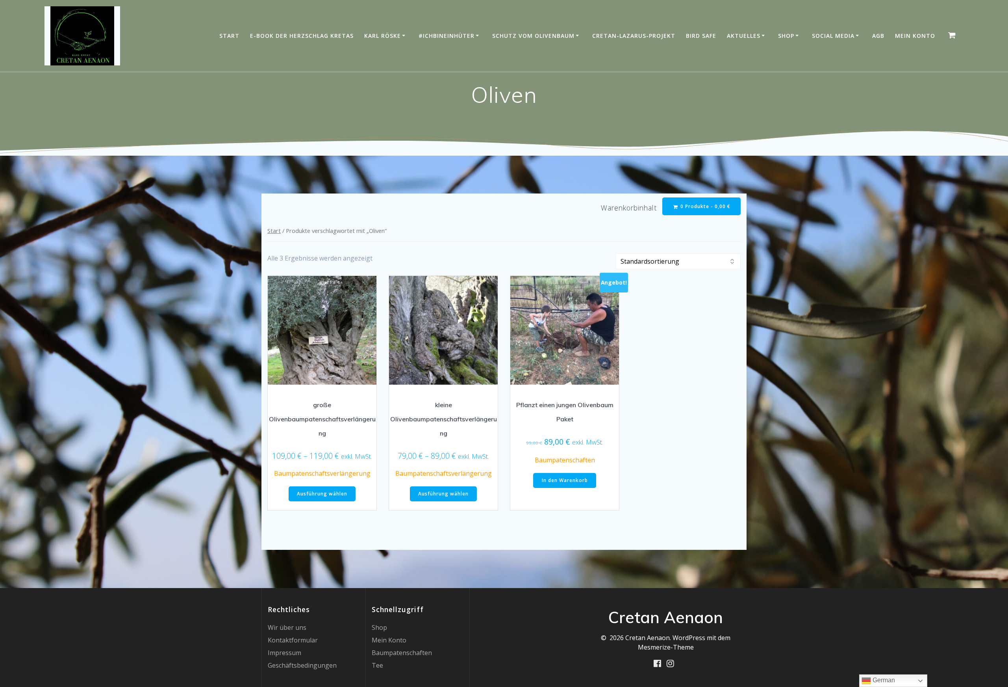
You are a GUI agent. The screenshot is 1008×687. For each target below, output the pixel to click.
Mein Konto (915, 35)
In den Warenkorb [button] (565, 480)
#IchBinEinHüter (446, 35)
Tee (377, 665)
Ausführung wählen (322, 493)
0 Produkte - (704, 206)
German (883, 680)
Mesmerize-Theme (666, 647)
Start (229, 35)
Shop (786, 35)
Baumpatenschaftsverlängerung (322, 473)
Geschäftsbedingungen (302, 665)
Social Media (833, 35)
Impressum (284, 652)
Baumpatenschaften (565, 460)
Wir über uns (287, 627)
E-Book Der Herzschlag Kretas (302, 35)
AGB (878, 35)
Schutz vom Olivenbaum (533, 35)
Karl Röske (382, 35)
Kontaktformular (293, 640)
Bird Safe (701, 35)
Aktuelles (743, 35)
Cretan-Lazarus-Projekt (633, 35)
